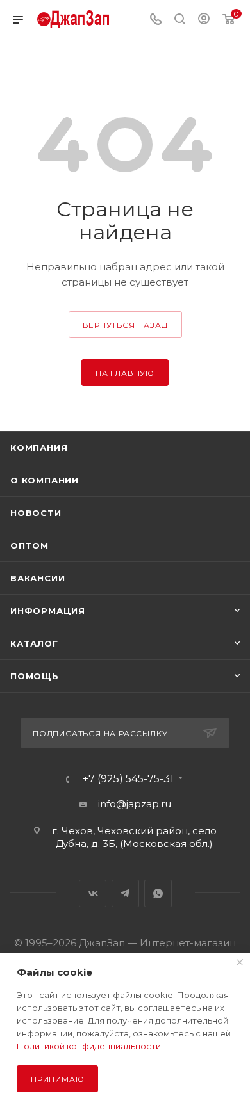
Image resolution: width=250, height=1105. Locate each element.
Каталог (34, 643)
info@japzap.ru (134, 804)
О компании (44, 480)
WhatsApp (158, 893)
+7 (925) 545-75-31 (128, 779)
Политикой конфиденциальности (89, 1046)
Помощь (34, 676)
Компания (38, 447)
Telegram (125, 893)
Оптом (29, 545)
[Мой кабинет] (204, 20)
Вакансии (37, 578)
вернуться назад (125, 325)
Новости (36, 513)
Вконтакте (92, 893)
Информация (47, 611)
